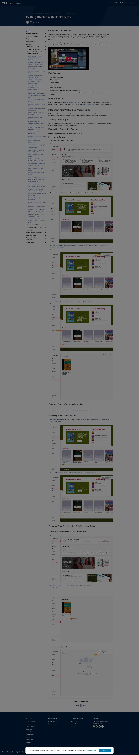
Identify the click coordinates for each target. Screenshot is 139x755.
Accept (105, 750)
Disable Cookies (91, 750)
